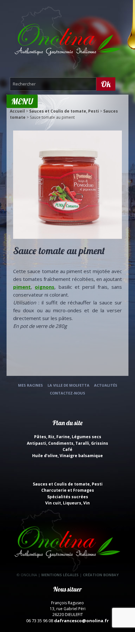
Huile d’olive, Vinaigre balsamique (67, 455)
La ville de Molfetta (68, 385)
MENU (22, 101)
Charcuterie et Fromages (67, 490)
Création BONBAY (101, 574)
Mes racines (30, 385)
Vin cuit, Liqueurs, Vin (67, 503)
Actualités (105, 385)
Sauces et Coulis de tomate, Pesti (64, 111)
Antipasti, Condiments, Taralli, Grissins (67, 443)
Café (67, 449)
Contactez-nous (67, 393)
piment (22, 287)
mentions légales (60, 574)
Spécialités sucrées (67, 497)
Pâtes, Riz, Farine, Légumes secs (67, 436)
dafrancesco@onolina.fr (81, 621)
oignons (44, 287)
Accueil (17, 111)
